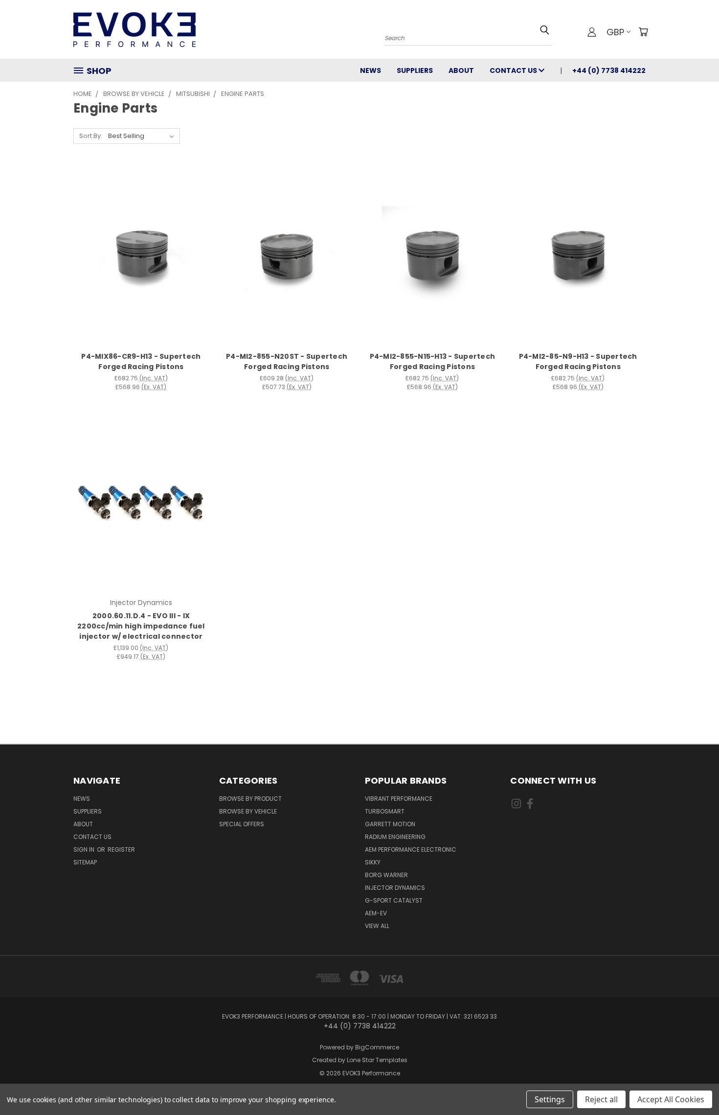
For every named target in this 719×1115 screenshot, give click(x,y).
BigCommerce (377, 1047)
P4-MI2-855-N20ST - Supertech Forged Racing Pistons (286, 361)
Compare (137, 265)
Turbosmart (384, 811)
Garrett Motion (390, 824)
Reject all (601, 1099)
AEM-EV (376, 913)
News (370, 70)
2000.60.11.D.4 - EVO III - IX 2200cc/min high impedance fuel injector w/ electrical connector (141, 626)
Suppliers (415, 70)
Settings (550, 1099)
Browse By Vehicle (248, 811)
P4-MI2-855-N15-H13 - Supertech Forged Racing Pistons (432, 361)
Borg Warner (386, 875)
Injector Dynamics (395, 887)
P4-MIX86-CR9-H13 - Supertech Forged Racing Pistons (141, 361)
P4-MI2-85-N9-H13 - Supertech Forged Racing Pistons (578, 361)
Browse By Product (250, 798)
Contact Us (514, 70)
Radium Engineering (395, 837)
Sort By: (90, 135)
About (461, 70)
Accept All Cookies (670, 1099)
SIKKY (373, 862)
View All (377, 926)
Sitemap (85, 862)
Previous (693, 1084)
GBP (615, 32)
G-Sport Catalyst (394, 900)
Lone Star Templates (377, 1060)
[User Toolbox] (592, 32)
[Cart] (643, 32)
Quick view (141, 246)
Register (121, 849)
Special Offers (241, 824)
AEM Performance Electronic (410, 849)
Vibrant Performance (398, 798)
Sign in (84, 849)
